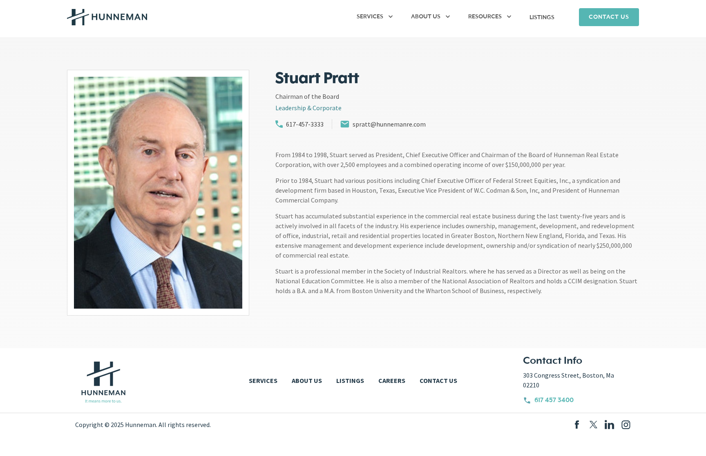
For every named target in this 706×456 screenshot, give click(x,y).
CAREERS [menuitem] (391, 380)
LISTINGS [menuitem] (542, 17)
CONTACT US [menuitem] (438, 380)
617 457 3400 (554, 400)
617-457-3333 (305, 124)
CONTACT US (609, 17)
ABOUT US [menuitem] (425, 16)
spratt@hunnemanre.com (389, 124)
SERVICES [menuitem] (370, 16)
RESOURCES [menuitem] (485, 16)
